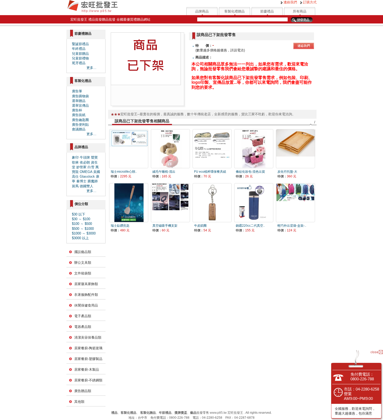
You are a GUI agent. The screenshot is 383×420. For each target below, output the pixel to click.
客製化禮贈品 (234, 11)
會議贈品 (78, 129)
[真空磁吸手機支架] (170, 203)
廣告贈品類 (82, 391)
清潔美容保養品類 (87, 337)
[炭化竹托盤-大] (295, 149)
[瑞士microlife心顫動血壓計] (128, 149)
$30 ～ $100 (81, 219)
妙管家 (81, 167)
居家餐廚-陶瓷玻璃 (88, 348)
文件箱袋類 (82, 273)
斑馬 (75, 186)
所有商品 (299, 11)
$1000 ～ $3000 (84, 233)
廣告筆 (77, 91)
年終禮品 (78, 49)
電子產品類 (82, 316)
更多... (91, 68)
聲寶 (94, 157)
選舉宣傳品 (80, 105)
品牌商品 (202, 11)
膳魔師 (93, 181)
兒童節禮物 (80, 58)
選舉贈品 (78, 101)
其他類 (79, 402)
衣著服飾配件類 (86, 295)
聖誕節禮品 (80, 44)
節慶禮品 (267, 11)
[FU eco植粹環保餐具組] (212, 149)
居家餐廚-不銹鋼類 (88, 380)
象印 (75, 157)
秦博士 (81, 181)
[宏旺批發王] (92, 12)
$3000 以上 (80, 238)
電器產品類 (82, 327)
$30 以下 (78, 214)
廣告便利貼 (80, 125)
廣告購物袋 (80, 96)
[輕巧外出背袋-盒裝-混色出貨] (295, 203)
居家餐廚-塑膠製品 (88, 359)
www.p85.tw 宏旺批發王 (226, 413)
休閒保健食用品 (86, 305)
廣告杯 (77, 110)
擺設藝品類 (82, 252)
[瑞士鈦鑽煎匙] (128, 203)
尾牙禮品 (78, 63)
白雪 (91, 167)
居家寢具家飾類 (86, 284)
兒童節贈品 (80, 54)
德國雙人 (86, 186)
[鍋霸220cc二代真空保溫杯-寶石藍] (253, 203)
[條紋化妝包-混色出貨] (253, 149)
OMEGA (86, 172)
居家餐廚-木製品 (86, 369)
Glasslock (87, 176)
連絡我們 (289, 2)
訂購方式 (309, 2)
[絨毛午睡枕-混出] (170, 149)
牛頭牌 (85, 157)
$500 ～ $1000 (83, 229)
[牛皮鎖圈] (212, 203)
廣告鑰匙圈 (80, 120)
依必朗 (85, 162)
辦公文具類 (82, 263)
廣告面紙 (78, 115)
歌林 (75, 162)
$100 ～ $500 (82, 224)
